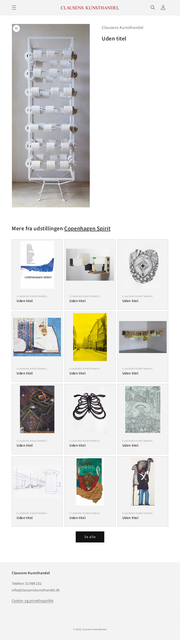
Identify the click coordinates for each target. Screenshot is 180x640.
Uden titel (25, 300)
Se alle (90, 536)
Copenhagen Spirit (87, 228)
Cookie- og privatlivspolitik (32, 600)
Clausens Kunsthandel (123, 27)
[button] (14, 7)
